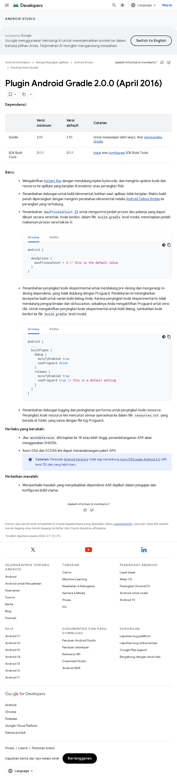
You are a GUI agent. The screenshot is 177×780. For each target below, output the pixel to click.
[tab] (34, 237)
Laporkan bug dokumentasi (138, 643)
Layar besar (128, 572)
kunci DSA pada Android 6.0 (140, 459)
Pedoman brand (43, 748)
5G (64, 607)
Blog (8, 611)
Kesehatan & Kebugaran (78, 586)
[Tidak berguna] (168, 62)
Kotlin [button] (54, 237)
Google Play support (133, 650)
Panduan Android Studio (79, 640)
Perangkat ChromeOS (135, 586)
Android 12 (12, 670)
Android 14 (12, 657)
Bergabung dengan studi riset (140, 657)
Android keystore (76, 459)
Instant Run (53, 181)
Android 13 (12, 664)
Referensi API (71, 654)
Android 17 (12, 636)
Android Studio (20, 19)
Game (66, 572)
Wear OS (126, 579)
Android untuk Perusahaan (23, 583)
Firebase (11, 719)
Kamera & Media (73, 593)
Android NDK (71, 668)
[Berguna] (162, 62)
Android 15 (12, 650)
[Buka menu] (7, 5)
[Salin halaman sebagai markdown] (24, 94)
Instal (97, 153)
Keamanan (12, 590)
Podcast (10, 618)
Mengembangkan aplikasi (52, 62)
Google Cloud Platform (21, 726)
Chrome (10, 712)
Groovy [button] (34, 237)
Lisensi (23, 748)
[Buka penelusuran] (114, 5)
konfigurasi (117, 153)
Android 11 (12, 677)
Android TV (127, 600)
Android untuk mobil (134, 593)
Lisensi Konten (123, 524)
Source (10, 597)
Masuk (167, 5)
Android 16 (12, 643)
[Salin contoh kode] (169, 245)
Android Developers (17, 62)
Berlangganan (80, 758)
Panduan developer (75, 647)
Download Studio (74, 661)
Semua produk (15, 733)
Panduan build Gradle (24, 67)
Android (10, 577)
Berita (9, 604)
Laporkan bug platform (135, 636)
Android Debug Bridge (143, 199)
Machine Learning (74, 579)
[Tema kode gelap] (163, 245)
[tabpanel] (97, 260)
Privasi (66, 600)
